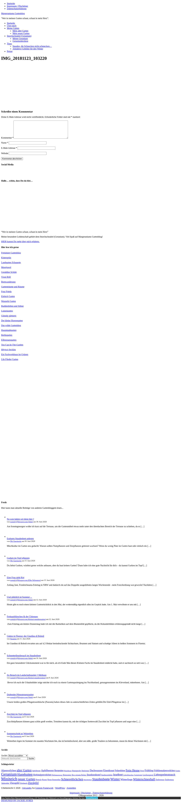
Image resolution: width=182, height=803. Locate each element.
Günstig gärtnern (8, 316)
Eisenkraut (108, 770)
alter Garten (24, 770)
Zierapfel (14, 783)
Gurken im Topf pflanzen (18, 558)
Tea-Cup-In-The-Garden (12, 345)
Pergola (39, 780)
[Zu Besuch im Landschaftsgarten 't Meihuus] (10, 673)
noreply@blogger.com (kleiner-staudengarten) (28, 619)
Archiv (4, 755)
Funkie (177, 771)
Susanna (13, 639)
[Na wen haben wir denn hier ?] (10, 517)
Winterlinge (126, 779)
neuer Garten (26, 779)
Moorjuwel (6, 267)
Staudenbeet (88, 780)
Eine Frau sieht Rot (15, 577)
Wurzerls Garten (8, 301)
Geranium (9, 774)
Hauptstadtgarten (8, 330)
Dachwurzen (96, 770)
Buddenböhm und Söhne (12, 306)
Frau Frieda (6, 291)
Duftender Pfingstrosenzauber (20, 694)
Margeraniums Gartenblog (13, 13)
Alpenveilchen (8, 770)
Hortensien (67, 775)
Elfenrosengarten (8, 340)
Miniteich (9, 779)
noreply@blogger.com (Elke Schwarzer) (25, 580)
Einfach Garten (8, 296)
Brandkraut (68, 771)
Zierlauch (23, 783)
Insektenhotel (94, 774)
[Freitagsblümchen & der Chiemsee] (10, 614)
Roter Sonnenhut (54, 780)
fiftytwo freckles (8, 349)
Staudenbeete (101, 779)
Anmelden (71, 788)
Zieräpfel (33, 782)
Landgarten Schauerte (11, 262)
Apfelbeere (36, 771)
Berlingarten (6, 335)
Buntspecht (76, 771)
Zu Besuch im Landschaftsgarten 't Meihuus (26, 675)
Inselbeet (118, 774)
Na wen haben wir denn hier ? (20, 519)
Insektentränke (107, 775)
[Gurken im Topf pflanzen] (10, 556)
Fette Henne (133, 770)
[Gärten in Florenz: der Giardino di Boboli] (10, 634)
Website (4, 153)
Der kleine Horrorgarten (12, 320)
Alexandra (26, 788)
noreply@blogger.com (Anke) (21, 522)
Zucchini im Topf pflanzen (19, 714)
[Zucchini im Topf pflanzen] (10, 712)
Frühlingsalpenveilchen (164, 770)
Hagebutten (25, 774)
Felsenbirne (120, 770)
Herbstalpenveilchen (42, 775)
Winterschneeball (144, 779)
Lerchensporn (148, 775)
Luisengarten (7, 311)
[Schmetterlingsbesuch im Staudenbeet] (10, 653)
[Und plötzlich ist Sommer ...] (10, 595)
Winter (115, 779)
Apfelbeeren (47, 770)
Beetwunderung (8, 282)
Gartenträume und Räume (12, 286)
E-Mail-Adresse (9, 148)
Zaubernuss (160, 780)
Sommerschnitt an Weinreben (20, 733)
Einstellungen (92, 798)
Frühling (149, 770)
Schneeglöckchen (72, 779)
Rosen (44, 780)
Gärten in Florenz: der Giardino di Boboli (25, 636)
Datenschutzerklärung (102, 793)
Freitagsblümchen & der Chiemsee (22, 616)
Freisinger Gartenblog (11, 253)
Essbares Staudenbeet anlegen (20, 538)
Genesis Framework (44, 788)
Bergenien (59, 770)
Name (4, 143)
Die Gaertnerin (15, 541)
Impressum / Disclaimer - (81, 793)
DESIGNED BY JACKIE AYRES (17, 800)
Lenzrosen (138, 775)
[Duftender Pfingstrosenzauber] (10, 692)
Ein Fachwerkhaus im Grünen (14, 354)
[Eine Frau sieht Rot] (10, 575)
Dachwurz (85, 771)
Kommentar (7, 138)
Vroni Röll (6, 277)
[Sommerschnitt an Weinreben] (10, 731)
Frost (142, 771)
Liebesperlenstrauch (164, 774)
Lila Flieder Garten (9, 359)
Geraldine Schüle (9, 272)
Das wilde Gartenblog (11, 325)
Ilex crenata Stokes (79, 775)
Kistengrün (6, 257)
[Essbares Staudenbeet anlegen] (10, 536)
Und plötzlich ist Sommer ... (19, 597)
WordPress (60, 788)
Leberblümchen (128, 775)
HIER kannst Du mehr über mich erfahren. (20, 241)
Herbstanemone (57, 775)
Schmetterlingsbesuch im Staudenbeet (24, 655)
